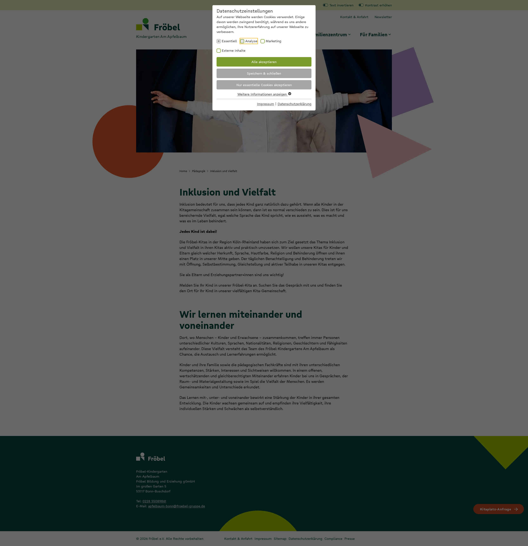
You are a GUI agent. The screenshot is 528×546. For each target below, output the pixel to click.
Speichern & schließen (264, 73)
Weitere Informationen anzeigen (262, 94)
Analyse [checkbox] (251, 41)
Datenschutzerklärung (294, 104)
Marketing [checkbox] (273, 41)
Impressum (265, 104)
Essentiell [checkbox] (229, 41)
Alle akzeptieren (264, 62)
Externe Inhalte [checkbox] (233, 50)
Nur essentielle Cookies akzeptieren (264, 85)
